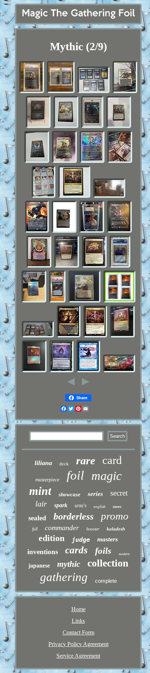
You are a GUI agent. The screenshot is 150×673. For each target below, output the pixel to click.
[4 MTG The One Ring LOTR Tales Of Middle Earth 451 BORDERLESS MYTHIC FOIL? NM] (119, 301)
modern (124, 554)
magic (106, 475)
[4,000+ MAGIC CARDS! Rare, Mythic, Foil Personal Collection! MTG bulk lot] (43, 196)
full (35, 529)
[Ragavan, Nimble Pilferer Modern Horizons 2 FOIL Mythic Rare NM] (122, 336)
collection (108, 563)
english (100, 506)
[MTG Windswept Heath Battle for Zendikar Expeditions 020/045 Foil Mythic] (66, 127)
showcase (69, 494)
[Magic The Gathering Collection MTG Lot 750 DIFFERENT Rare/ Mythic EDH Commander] (109, 196)
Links (78, 621)
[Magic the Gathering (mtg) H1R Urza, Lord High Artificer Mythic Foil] (88, 371)
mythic (68, 564)
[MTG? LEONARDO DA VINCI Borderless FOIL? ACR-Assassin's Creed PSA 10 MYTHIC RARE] (32, 92)
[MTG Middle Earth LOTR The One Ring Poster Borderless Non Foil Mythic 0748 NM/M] (39, 266)
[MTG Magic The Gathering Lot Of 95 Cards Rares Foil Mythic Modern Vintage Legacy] (38, 336)
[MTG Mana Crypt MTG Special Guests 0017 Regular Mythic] (37, 162)
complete (106, 581)
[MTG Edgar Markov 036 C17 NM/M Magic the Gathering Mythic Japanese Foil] (95, 336)
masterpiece (47, 479)
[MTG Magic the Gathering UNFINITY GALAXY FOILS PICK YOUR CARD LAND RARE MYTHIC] (119, 371)
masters (107, 539)
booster (92, 529)
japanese (39, 565)
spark (60, 505)
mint (40, 490)
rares (117, 506)
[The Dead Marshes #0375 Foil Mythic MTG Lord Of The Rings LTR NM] (34, 301)
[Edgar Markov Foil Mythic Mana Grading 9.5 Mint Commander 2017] (120, 266)
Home (78, 609)
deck (64, 463)
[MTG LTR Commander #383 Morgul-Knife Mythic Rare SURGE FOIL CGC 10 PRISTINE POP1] (92, 231)
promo (115, 516)
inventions (42, 552)
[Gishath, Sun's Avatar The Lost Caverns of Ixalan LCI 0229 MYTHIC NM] (119, 127)
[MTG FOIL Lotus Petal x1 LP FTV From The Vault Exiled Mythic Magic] (61, 371)
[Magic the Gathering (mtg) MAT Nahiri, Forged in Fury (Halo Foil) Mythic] (68, 336)
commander (62, 528)
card (112, 460)
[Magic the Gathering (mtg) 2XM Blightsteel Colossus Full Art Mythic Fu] (37, 231)
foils (103, 551)
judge (81, 539)
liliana (43, 462)
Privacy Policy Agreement (78, 644)
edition (51, 538)
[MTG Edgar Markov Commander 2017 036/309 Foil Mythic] (67, 266)
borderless (74, 516)
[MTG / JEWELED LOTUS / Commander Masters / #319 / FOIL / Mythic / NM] (94, 266)
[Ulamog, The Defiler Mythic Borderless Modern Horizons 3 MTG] (125, 92)
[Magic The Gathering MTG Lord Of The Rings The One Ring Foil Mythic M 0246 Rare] (34, 371)
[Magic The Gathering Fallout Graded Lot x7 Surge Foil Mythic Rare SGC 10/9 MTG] (93, 92)
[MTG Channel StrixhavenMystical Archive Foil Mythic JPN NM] (84, 301)
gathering (64, 577)
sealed (37, 518)
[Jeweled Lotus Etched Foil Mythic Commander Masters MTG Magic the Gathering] (38, 127)
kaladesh (116, 529)
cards (76, 550)
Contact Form (78, 632)
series (95, 493)
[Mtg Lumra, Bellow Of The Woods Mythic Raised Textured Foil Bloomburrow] (92, 127)
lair (41, 503)
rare (85, 460)
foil (75, 475)
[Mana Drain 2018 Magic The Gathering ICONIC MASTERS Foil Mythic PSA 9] (57, 301)
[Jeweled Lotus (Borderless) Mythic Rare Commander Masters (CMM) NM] (119, 231)
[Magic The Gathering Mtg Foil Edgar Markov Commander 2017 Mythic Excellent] (74, 196)
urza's (80, 505)
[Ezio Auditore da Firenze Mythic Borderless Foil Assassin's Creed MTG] (64, 162)
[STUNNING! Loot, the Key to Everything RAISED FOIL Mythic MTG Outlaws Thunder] (64, 231)
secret (119, 493)
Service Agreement (78, 656)
